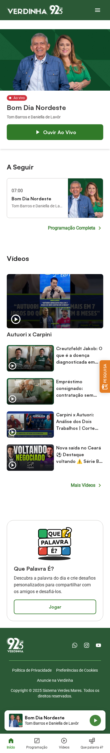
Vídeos (64, 747)
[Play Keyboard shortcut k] (95, 720)
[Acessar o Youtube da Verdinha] (98, 645)
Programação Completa (71, 228)
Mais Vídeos (83, 485)
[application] (55, 720)
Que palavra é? (92, 747)
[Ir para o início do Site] (35, 10)
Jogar (55, 607)
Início (11, 747)
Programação (36, 747)
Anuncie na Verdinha (55, 680)
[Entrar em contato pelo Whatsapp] (75, 645)
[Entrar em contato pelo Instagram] (86, 645)
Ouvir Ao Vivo (59, 132)
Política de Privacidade (32, 670)
